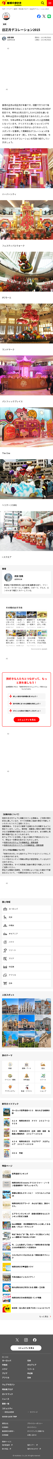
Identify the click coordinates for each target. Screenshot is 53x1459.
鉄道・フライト (26, 1091)
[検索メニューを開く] (43, 3)
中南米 (11, 925)
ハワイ (11, 942)
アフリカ (12, 975)
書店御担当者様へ (8, 1431)
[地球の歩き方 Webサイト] (11, 3)
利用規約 (5, 1427)
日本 (10, 983)
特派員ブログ (23, 9)
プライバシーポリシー (35, 1423)
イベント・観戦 (10, 1079)
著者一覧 (5, 1403)
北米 (10, 917)
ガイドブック (7, 1394)
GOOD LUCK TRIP (9, 1416)
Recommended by (36, 649)
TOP (3, 9)
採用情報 (5, 1435)
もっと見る (43, 1316)
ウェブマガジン (8, 1384)
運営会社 (5, 1423)
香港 (15, 9)
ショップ (43, 1091)
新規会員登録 (9, 1412)
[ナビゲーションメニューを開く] (50, 3)
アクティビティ (10, 1091)
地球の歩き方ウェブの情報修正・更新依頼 (21, 842)
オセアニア (13, 934)
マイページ (34, 1412)
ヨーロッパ (13, 909)
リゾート (12, 950)
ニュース (5, 1399)
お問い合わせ (32, 1435)
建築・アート (26, 1068)
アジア (9, 9)
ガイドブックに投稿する (35, 1431)
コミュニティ (7, 1408)
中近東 (11, 967)
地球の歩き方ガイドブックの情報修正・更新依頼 (23, 845)
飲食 (10, 1068)
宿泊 (43, 1068)
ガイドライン (32, 1427)
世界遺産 (26, 1079)
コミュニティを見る (26, 719)
